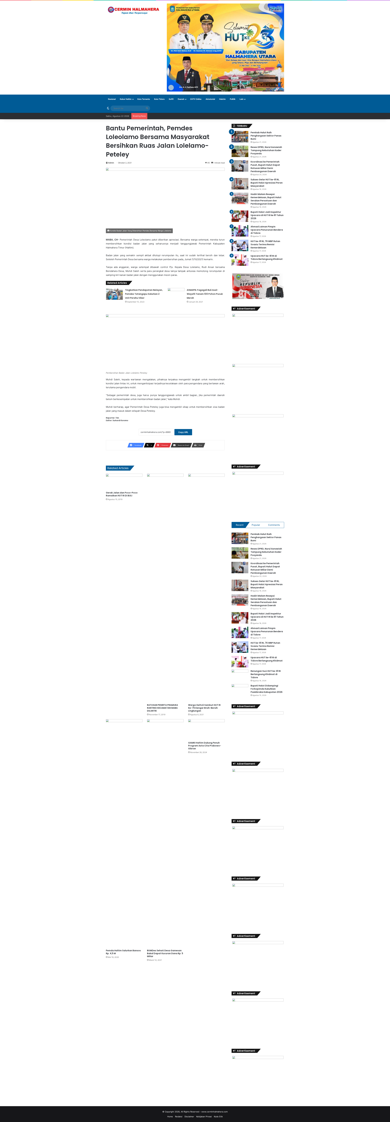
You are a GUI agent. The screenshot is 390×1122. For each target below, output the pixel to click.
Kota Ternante (143, 99)
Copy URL (183, 432)
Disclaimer (189, 1116)
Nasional (112, 99)
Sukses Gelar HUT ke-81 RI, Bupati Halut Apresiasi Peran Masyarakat (267, 182)
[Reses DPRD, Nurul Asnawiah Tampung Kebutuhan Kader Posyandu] (240, 151)
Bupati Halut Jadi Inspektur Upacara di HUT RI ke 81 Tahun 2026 (267, 215)
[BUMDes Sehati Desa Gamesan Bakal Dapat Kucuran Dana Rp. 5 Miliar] (165, 833)
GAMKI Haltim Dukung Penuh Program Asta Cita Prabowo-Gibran (204, 745)
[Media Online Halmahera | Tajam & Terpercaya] (134, 11)
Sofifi (171, 99)
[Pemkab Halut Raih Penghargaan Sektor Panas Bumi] (240, 136)
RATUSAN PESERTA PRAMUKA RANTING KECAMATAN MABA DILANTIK (162, 707)
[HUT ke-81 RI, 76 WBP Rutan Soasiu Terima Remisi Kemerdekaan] (240, 245)
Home (170, 1116)
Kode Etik (218, 1116)
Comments (274, 524)
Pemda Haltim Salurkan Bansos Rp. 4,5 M (123, 952)
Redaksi (178, 1116)
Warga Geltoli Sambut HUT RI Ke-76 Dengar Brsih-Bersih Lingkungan (204, 707)
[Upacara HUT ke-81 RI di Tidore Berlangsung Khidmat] (240, 260)
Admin (111, 163)
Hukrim (222, 99)
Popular (256, 524)
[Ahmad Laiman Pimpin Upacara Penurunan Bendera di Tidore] (240, 231)
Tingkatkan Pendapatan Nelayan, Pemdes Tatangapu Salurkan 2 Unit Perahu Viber (144, 293)
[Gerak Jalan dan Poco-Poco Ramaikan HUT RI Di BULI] (124, 482)
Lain (241, 99)
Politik (232, 99)
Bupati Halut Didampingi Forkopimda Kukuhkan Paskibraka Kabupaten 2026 (266, 689)
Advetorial (210, 99)
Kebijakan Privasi (204, 1116)
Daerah (181, 99)
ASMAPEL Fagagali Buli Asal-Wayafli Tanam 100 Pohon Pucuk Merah (205, 293)
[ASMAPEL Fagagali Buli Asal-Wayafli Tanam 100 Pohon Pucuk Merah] (176, 293)
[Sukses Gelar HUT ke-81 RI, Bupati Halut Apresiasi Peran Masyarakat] (240, 183)
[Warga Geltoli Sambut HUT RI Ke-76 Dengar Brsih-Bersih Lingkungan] (206, 588)
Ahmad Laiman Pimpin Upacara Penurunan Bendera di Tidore (267, 230)
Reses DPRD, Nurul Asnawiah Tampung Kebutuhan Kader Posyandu (266, 150)
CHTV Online (195, 99)
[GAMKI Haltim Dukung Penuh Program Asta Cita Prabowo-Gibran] (206, 729)
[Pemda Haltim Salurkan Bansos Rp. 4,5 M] (124, 833)
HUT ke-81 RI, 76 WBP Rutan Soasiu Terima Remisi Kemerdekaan (265, 244)
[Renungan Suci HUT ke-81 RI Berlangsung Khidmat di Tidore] (240, 675)
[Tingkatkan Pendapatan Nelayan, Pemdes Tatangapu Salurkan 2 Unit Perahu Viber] (114, 294)
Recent (239, 524)
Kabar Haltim (125, 99)
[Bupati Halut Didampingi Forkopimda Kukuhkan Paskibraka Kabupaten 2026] (240, 690)
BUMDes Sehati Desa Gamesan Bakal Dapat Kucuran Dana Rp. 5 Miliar (165, 953)
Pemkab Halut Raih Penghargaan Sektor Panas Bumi (266, 135)
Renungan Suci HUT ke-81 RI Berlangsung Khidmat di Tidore (266, 674)
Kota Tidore (159, 99)
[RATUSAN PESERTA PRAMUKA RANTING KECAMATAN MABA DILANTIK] (165, 588)
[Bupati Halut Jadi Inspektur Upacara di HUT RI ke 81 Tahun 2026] (240, 216)
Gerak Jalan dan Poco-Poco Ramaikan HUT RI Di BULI (122, 494)
